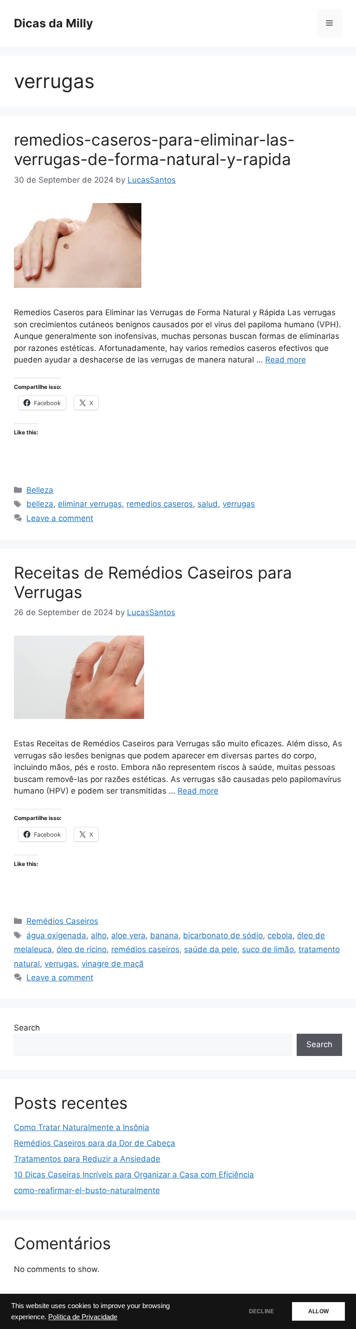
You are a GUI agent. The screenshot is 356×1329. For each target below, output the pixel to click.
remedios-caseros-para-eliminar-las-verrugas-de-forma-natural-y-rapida (154, 149)
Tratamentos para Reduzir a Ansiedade (87, 1159)
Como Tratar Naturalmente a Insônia (81, 1127)
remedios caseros (160, 504)
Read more (285, 359)
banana (164, 935)
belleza (39, 504)
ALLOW (318, 1311)
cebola (279, 935)
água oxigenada (56, 935)
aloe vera (128, 935)
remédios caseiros (145, 949)
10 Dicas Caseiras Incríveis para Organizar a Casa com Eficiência (134, 1174)
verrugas (238, 504)
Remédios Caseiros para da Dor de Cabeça (94, 1143)
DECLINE (261, 1311)
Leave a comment (59, 518)
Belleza (39, 490)
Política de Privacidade (82, 1317)
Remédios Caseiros (62, 921)
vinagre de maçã (113, 963)
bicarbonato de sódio (223, 935)
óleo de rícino (82, 949)
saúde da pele (210, 949)
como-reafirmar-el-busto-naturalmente (87, 1190)
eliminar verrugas (90, 504)
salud (207, 504)
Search (27, 1027)
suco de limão (268, 949)
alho (99, 935)
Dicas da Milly (53, 23)
